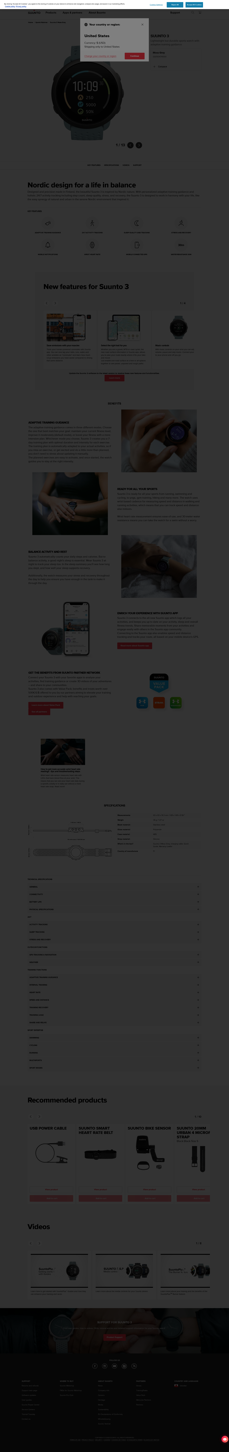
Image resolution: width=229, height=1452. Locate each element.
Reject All (175, 5)
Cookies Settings (156, 5)
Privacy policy (21, 6)
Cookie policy (10, 6)
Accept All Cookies (194, 5)
